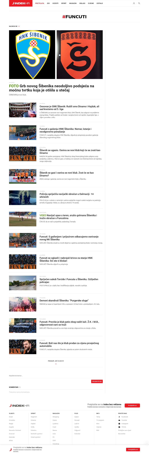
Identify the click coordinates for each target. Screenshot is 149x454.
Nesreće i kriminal (15, 430)
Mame (55, 430)
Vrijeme (98, 427)
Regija (11, 423)
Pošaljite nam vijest (124, 430)
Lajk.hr (76, 423)
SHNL (33, 427)
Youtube (124, 420)
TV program (100, 420)
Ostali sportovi (35, 437)
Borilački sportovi (36, 434)
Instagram (125, 423)
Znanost (12, 434)
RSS (97, 430)
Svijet (11, 417)
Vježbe (76, 427)
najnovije (13, 26)
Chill (54, 440)
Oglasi (82, 3)
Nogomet (34, 417)
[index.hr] (20, 3)
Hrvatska (12, 420)
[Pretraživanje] (138, 3)
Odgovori (77, 430)
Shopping (56, 417)
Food (54, 427)
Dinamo (33, 420)
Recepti (77, 420)
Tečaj (98, 417)
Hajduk (33, 423)
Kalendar (12, 437)
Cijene (91, 3)
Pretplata (39, 3)
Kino (97, 423)
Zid (48, 3)
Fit (53, 437)
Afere (11, 440)
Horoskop (56, 444)
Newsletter (121, 434)
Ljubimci (55, 423)
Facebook (125, 417)
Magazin (56, 413)
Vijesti (55, 3)
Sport (63, 3)
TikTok (124, 427)
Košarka (33, 430)
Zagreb (11, 427)
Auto (54, 434)
